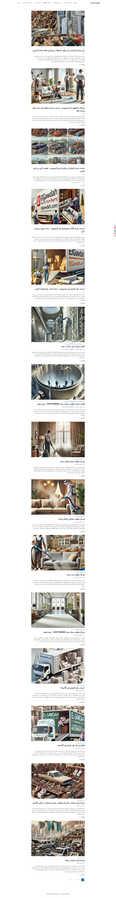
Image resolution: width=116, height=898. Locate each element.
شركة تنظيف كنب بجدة (76, 574)
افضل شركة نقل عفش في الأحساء (71, 745)
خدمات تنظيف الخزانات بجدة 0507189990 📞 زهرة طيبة (75, 343)
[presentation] (58, 28)
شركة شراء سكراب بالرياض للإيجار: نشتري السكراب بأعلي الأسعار (58, 803)
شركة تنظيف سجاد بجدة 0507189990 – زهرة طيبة (64, 632)
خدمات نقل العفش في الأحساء (73, 688)
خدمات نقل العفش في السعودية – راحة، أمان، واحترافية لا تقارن (60, 289)
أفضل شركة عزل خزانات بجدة (73, 346)
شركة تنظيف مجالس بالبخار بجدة (72, 519)
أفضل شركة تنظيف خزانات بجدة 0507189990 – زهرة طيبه (61, 404)
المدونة (18, 2)
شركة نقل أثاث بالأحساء (80, 685)
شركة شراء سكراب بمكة (75, 860)
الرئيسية (75, 2)
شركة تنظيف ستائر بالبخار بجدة (72, 461)
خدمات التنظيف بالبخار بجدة (80, 458)
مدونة (84, 47)
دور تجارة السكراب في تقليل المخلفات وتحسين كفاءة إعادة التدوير (59, 50)
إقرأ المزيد (82, 64)
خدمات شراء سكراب (81, 800)
